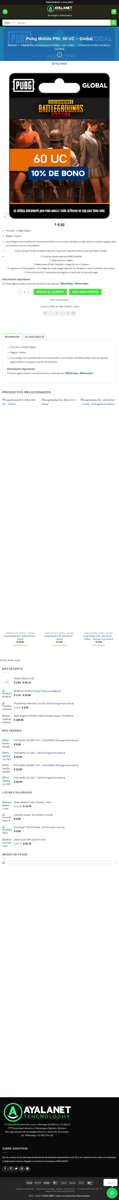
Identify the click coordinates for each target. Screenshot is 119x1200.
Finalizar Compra (85, 292)
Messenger (81, 283)
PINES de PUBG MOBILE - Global (64, 306)
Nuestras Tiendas (45, 1189)
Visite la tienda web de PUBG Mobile (62, 256)
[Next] (116, 525)
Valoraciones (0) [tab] (34, 337)
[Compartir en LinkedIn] (73, 313)
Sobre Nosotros (25, 1189)
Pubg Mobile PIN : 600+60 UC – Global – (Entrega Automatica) (98, 637)
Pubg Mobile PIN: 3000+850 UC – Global (20, 637)
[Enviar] (113, 23)
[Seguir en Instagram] (10, 1168)
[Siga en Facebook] (5, 1168)
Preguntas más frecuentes (60, 1191)
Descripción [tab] (12, 337)
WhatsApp (67, 283)
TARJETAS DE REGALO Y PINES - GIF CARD (48, 45)
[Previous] (2, 525)
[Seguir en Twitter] (16, 1168)
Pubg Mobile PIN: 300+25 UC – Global (59, 637)
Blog (59, 1189)
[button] (5, 11)
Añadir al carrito (50, 292)
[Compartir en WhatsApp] (45, 313)
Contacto (69, 1189)
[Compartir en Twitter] (56, 313)
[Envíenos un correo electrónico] (21, 1168)
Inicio (12, 45)
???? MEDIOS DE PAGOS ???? (89, 1189)
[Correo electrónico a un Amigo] (62, 313)
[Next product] (59, 54)
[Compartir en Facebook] (51, 313)
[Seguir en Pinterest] (27, 1168)
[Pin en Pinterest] (68, 313)
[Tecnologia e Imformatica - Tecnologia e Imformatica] (59, 8)
